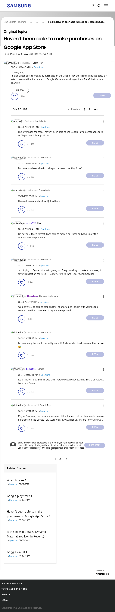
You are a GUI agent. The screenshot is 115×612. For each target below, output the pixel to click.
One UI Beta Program (15, 22)
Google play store (18, 496)
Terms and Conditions (14, 589)
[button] (106, 63)
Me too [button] (20, 90)
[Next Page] (65, 459)
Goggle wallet (16, 552)
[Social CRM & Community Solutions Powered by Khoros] (102, 572)
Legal (4, 600)
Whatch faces (15, 480)
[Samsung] (19, 5)
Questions (38, 67)
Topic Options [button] (105, 29)
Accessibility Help (11, 583)
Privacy (5, 594)
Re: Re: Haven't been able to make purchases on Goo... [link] (76, 22)
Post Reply (94, 445)
